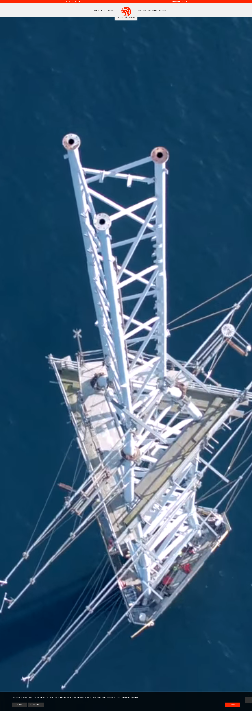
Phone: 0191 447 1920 (179, 1)
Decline (19, 705)
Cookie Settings (35, 705)
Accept (232, 705)
